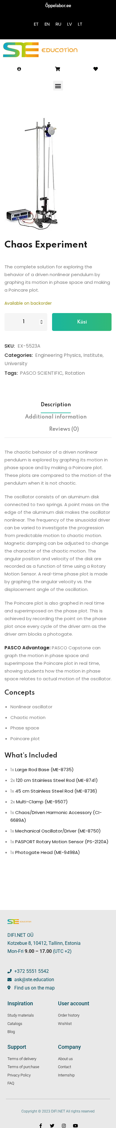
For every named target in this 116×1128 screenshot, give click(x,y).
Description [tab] (56, 404)
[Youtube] (75, 1126)
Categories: (18, 355)
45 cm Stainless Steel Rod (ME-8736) (56, 791)
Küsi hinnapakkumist (81, 325)
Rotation (75, 373)
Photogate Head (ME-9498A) (47, 852)
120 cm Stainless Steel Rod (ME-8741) (57, 780)
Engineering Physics (58, 355)
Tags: (11, 373)
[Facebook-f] (40, 1126)
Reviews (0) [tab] (64, 429)
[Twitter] (52, 1126)
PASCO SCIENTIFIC (41, 373)
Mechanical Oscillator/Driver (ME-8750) (58, 831)
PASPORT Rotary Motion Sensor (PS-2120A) (62, 841)
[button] (58, 86)
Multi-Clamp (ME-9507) (42, 802)
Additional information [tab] (56, 417)
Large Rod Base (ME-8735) (44, 769)
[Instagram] (64, 1126)
